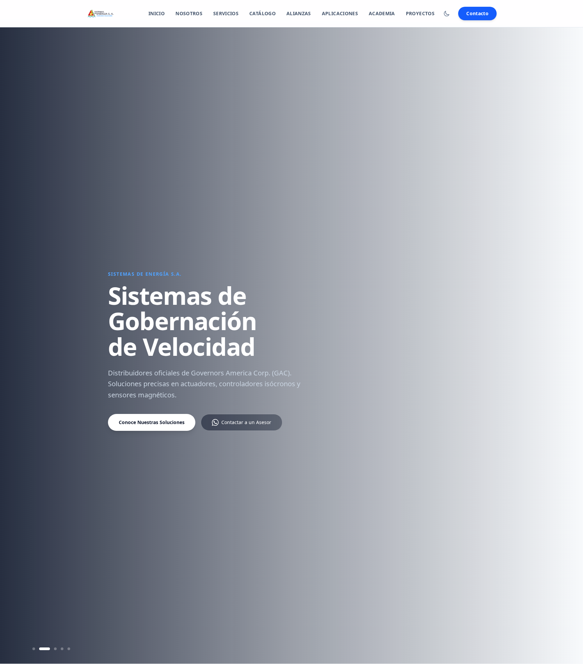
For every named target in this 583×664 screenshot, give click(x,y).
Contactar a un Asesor (246, 422)
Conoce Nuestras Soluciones (152, 422)
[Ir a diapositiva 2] (44, 648)
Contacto (477, 13)
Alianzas (298, 13)
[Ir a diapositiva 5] (68, 648)
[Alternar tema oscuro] (447, 13)
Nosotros (188, 13)
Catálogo (262, 13)
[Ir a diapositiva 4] (62, 648)
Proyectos (420, 13)
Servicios (226, 13)
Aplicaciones (340, 13)
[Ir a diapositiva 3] (55, 648)
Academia (382, 13)
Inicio (156, 13)
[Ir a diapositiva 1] (33, 648)
